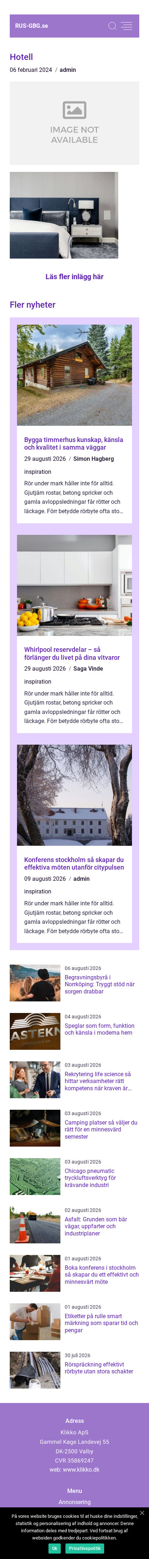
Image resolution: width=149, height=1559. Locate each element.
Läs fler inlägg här (74, 276)
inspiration (37, 471)
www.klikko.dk (81, 1469)
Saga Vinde (88, 668)
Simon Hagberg (93, 458)
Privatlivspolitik (85, 1548)
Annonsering (75, 1502)
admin (68, 69)
